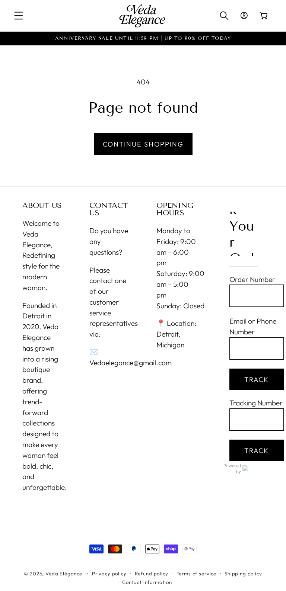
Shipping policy (243, 573)
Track (256, 379)
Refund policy (151, 573)
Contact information (147, 582)
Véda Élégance (63, 573)
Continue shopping (143, 144)
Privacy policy (109, 573)
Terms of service (196, 573)
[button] (19, 16)
